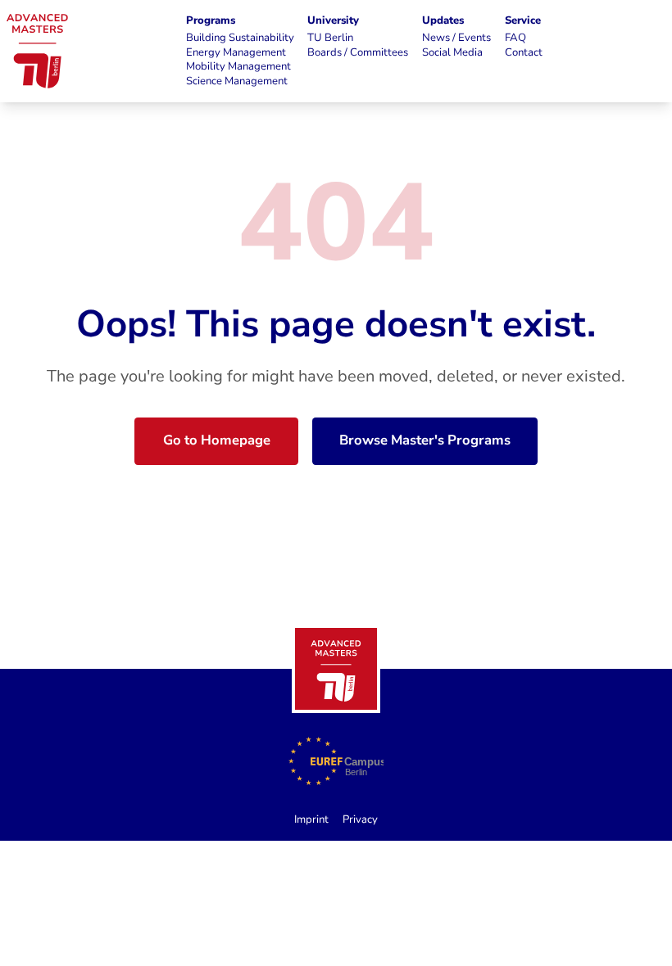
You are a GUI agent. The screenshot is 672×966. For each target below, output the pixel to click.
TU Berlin (330, 38)
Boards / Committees (357, 53)
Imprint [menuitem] (311, 819)
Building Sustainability (240, 38)
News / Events (456, 38)
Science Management (237, 81)
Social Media (452, 53)
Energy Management (236, 53)
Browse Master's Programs (425, 440)
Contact (524, 53)
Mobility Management (238, 67)
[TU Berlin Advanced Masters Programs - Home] (336, 669)
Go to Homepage (216, 440)
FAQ (515, 38)
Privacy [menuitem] (360, 819)
